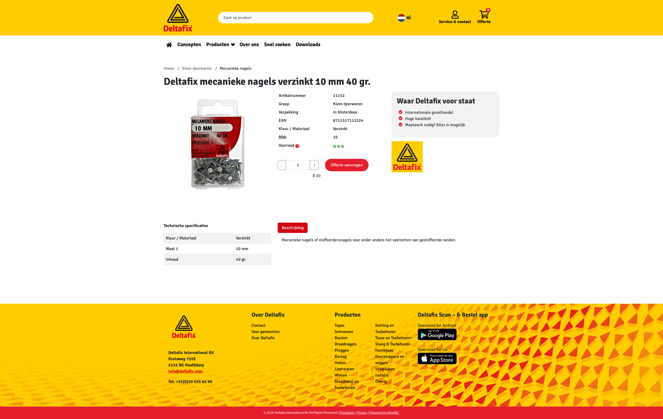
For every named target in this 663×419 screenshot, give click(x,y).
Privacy (362, 413)
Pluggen (342, 350)
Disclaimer (347, 413)
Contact (258, 325)
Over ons (249, 44)
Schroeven (344, 331)
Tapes (339, 325)
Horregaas (384, 350)
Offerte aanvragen (347, 165)
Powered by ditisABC (384, 413)
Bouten (341, 337)
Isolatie (381, 375)
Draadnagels (346, 344)
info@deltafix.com (185, 371)
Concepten (189, 44)
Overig (381, 381)
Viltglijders (384, 369)
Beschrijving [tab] (293, 227)
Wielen (341, 375)
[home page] (169, 44)
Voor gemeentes (265, 331)
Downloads (308, 44)
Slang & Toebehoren (392, 344)
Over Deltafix (263, 337)
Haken (340, 362)
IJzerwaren (344, 369)
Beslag (341, 356)
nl (408, 17)
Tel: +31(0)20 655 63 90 (190, 381)
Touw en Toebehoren (393, 337)
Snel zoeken (277, 44)
